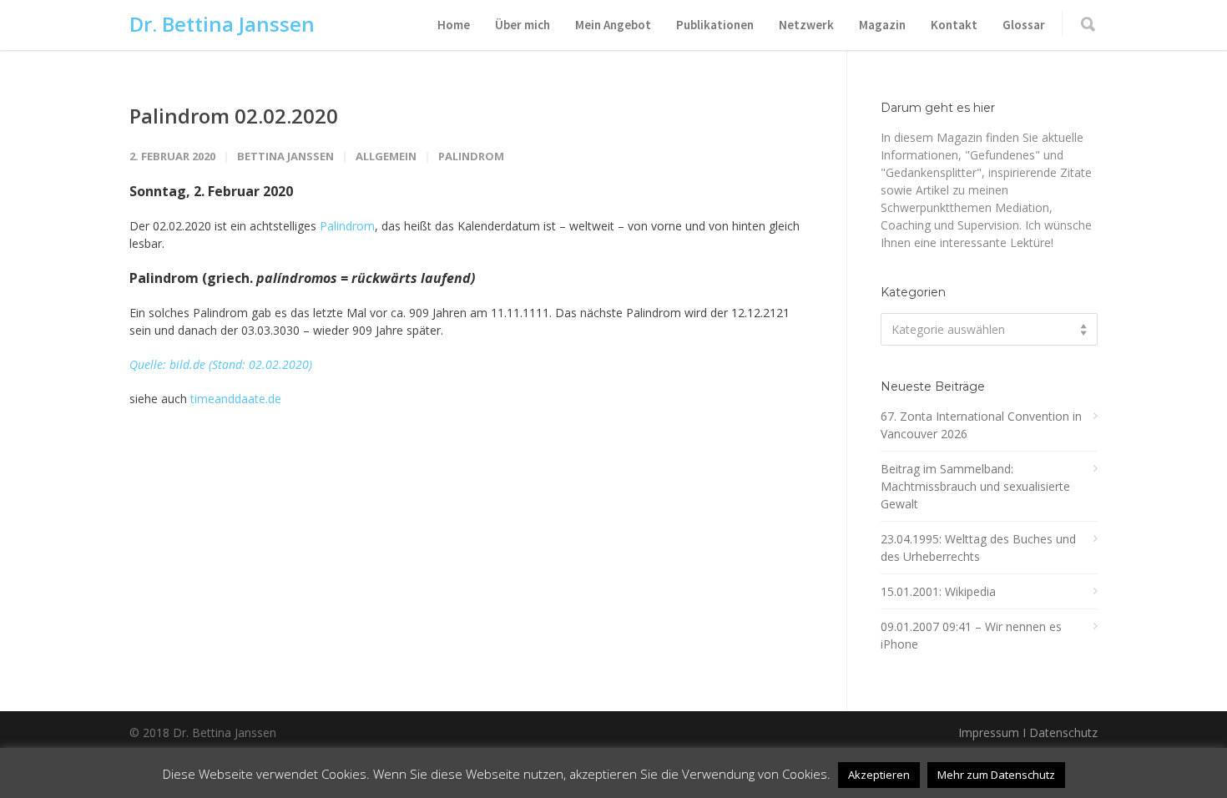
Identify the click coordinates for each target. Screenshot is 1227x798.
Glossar (1023, 25)
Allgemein (386, 156)
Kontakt (954, 25)
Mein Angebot (613, 25)
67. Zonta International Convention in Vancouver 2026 (981, 425)
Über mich (522, 25)
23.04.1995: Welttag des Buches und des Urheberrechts (978, 547)
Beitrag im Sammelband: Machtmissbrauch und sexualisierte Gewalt (975, 486)
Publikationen (715, 25)
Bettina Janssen (285, 156)
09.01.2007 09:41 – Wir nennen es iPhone (971, 635)
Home (453, 25)
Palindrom (471, 156)
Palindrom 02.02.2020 (233, 115)
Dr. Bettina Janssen (222, 24)
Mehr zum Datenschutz (996, 774)
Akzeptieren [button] (879, 774)
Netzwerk (806, 25)
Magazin (882, 25)
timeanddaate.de (235, 399)
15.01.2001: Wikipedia (938, 591)
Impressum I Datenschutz (1028, 732)
